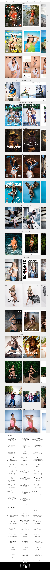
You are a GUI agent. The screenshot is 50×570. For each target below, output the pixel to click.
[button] (22, 1)
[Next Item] (47, 16)
